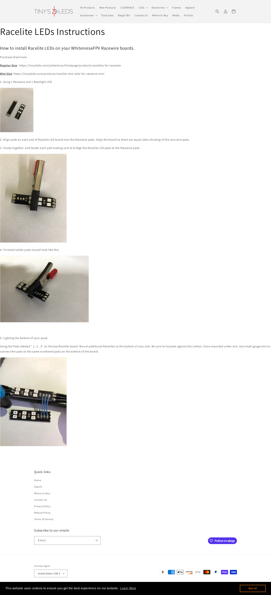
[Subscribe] (96, 540)
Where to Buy (42, 493)
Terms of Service (43, 519)
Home (37, 480)
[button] (142, 7)
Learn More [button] (128, 588)
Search (38, 487)
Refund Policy (42, 512)
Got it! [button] (253, 588)
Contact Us (40, 499)
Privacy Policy (42, 506)
